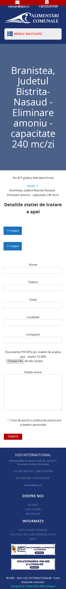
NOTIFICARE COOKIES (33, 530)
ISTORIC (33, 504)
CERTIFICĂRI (33, 509)
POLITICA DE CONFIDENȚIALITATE (33, 534)
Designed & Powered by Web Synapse (33, 586)
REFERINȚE (33, 513)
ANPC (33, 539)
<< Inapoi (13, 231)
